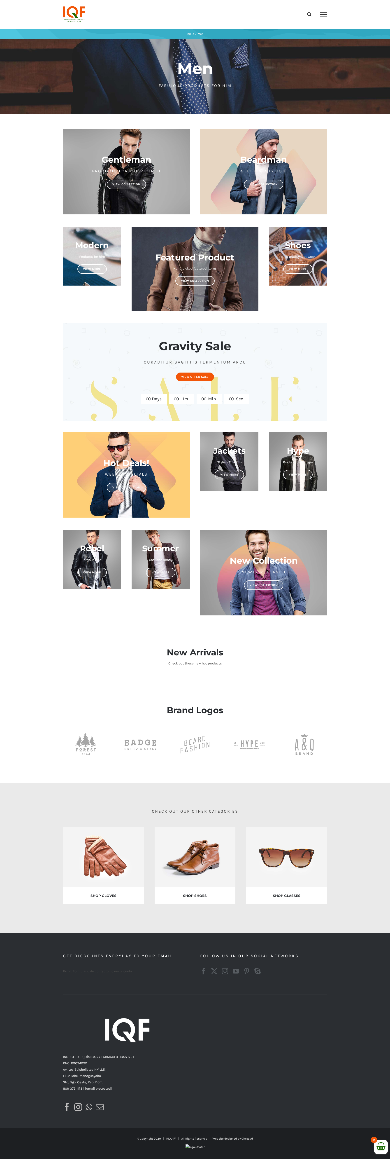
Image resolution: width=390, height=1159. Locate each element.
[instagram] (225, 971)
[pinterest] (247, 971)
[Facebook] (67, 1107)
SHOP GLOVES (103, 896)
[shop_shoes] (195, 828)
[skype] (257, 971)
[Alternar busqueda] (309, 14)
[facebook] (203, 971)
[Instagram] (78, 1107)
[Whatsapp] (89, 1107)
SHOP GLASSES (286, 896)
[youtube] (236, 971)
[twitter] (214, 971)
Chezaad (247, 1138)
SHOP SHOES (195, 896)
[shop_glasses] (286, 828)
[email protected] (98, 1088)
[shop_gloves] (103, 828)
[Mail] (100, 1107)
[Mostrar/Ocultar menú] (324, 14)
